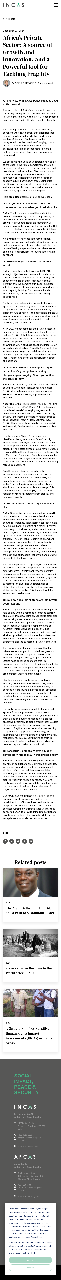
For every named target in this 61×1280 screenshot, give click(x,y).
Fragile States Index (32, 403)
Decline (30, 1267)
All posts (10, 18)
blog (8, 903)
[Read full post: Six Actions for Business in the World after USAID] (30, 943)
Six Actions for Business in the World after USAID (29, 970)
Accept (30, 1260)
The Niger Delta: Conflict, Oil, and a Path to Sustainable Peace (30, 910)
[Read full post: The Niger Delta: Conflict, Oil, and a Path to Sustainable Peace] (30, 882)
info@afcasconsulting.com (30, 1187)
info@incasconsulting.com (29, 1138)
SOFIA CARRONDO (25, 83)
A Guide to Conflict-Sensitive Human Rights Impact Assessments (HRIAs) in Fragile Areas (29, 1035)
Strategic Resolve (44, 795)
